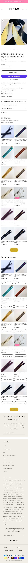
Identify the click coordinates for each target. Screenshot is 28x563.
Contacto (5, 471)
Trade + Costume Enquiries (9, 455)
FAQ (4, 452)
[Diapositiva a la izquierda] (10, 49)
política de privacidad (8, 468)
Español (20, 550)
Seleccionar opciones (20, 356)
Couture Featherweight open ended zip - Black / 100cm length (6, 140)
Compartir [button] (5, 112)
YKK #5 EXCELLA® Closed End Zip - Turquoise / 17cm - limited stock (7, 161)
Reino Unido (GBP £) (9, 550)
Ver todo (14, 250)
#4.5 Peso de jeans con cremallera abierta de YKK (19, 201)
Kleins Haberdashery (12, 560)
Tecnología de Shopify (18, 560)
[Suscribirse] (23, 433)
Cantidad (3, 64)
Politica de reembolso (8, 462)
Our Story (5, 445)
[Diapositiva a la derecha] (17, 49)
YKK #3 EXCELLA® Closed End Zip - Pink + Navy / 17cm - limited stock (20, 140)
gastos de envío (11, 61)
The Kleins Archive (7, 449)
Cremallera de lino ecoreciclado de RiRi (7, 222)
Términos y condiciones (8, 465)
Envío (4, 458)
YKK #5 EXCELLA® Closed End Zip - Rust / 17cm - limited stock (20, 160)
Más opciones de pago (14, 79)
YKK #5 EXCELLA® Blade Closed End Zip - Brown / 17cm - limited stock (20, 181)
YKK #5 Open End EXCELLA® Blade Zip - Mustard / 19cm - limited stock (6, 181)
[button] (1, 9)
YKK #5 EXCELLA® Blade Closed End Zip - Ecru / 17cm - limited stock (7, 202)
